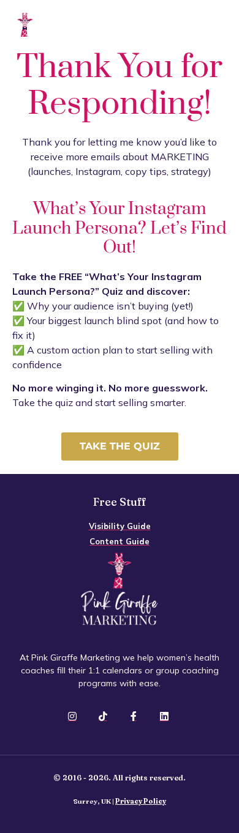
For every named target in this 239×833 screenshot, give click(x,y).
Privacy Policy (140, 801)
